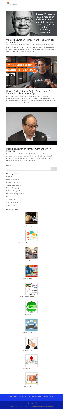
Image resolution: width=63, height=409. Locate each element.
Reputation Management (14, 194)
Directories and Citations (26, 297)
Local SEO (27, 261)
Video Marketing (11, 202)
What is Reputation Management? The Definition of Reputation (30, 40)
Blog (7, 176)
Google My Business (12, 185)
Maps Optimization (27, 350)
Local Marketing (11, 188)
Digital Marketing (11, 179)
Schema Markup (27, 333)
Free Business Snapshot (34, 396)
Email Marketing (11, 182)
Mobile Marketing (11, 191)
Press (15, 396)
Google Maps (27, 368)
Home (10, 396)
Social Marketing (27, 226)
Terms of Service (48, 396)
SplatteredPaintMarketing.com (44, 406)
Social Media (10, 199)
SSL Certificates (26, 315)
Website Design (11, 205)
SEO (7, 197)
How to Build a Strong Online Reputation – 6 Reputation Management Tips (28, 92)
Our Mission (22, 396)
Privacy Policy (30, 399)
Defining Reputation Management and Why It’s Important (29, 149)
